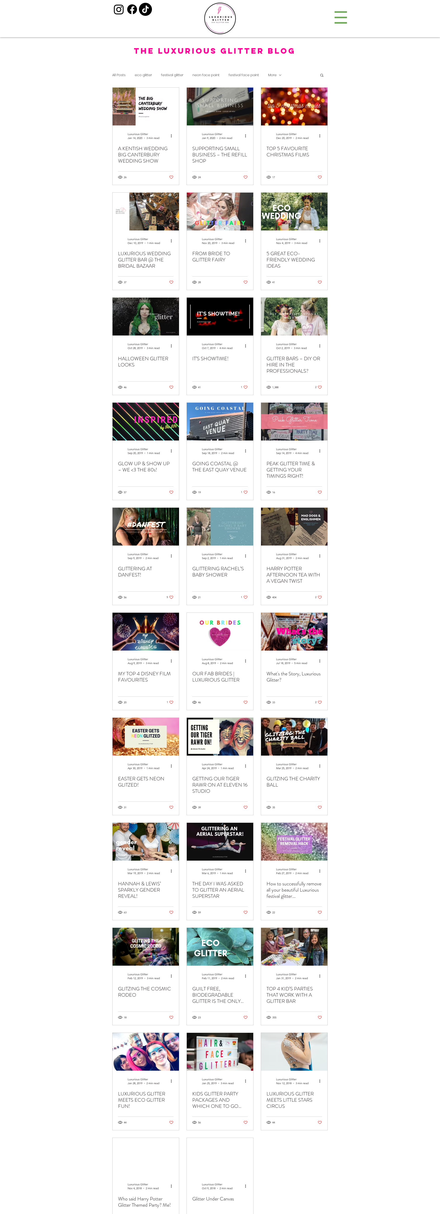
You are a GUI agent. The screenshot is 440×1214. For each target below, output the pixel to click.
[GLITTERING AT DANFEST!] (146, 527)
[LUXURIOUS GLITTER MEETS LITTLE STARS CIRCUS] (294, 1052)
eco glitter (143, 74)
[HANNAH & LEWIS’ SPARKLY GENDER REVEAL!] (146, 842)
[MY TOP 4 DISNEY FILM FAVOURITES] (146, 632)
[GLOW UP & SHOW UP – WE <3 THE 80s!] (146, 422)
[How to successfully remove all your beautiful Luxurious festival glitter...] (294, 842)
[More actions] (173, 136)
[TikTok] (145, 9)
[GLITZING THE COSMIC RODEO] (146, 947)
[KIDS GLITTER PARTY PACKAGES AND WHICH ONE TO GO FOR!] (220, 1052)
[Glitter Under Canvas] (220, 1157)
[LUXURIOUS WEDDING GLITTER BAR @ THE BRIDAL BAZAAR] (146, 211)
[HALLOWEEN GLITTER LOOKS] (146, 316)
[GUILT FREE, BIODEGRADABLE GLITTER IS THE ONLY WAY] (220, 947)
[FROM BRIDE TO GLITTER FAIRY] (220, 211)
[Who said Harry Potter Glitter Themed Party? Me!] (146, 1157)
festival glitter (172, 74)
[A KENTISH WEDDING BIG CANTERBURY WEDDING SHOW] (146, 106)
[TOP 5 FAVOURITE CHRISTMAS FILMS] (294, 106)
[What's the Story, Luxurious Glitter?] (294, 632)
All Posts (119, 74)
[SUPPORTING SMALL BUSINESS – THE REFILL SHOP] (220, 106)
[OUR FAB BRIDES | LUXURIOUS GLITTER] (220, 632)
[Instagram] (118, 9)
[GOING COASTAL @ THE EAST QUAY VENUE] (220, 422)
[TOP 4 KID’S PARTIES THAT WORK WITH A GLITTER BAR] (294, 947)
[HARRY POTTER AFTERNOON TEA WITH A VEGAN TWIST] (294, 527)
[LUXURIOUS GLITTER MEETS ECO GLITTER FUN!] (146, 1052)
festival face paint (244, 74)
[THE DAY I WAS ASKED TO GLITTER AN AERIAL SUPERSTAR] (220, 842)
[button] (341, 17)
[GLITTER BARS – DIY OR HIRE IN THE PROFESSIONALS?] (294, 316)
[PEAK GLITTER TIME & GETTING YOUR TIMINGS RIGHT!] (294, 422)
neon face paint (206, 74)
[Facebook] (132, 9)
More (272, 74)
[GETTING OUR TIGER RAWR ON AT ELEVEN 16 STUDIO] (220, 737)
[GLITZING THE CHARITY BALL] (294, 737)
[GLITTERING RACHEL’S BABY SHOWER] (220, 527)
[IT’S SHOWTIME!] (220, 316)
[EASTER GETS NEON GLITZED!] (146, 737)
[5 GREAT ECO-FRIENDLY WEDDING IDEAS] (294, 211)
